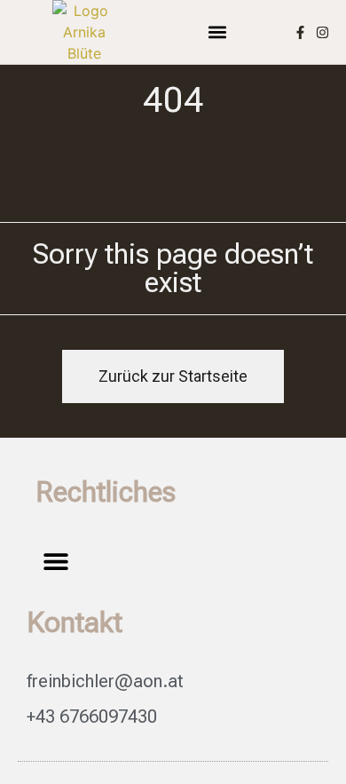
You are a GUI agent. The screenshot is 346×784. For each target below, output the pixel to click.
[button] (217, 32)
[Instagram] (322, 32)
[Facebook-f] (300, 32)
